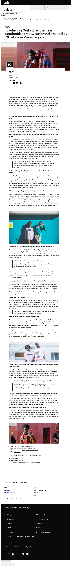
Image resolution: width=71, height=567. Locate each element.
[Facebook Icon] (12, 499)
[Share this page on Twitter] (17, 83)
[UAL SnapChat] (21, 83)
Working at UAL (11, 519)
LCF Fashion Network (16, 460)
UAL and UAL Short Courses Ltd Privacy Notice (20, 536)
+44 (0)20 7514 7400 (9, 492)
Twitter (32, 446)
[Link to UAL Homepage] (6, 2)
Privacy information (12, 515)
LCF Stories (17, 452)
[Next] (8, 563)
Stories (21, 18)
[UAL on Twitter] (18, 554)
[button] (62, 7)
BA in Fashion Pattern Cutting (29, 377)
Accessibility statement (42, 519)
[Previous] (3, 563)
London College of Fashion (10, 18)
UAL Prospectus (11, 528)
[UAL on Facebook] (13, 554)
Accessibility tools (38, 7)
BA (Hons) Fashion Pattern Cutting (26, 448)
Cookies (9, 523)
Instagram (25, 446)
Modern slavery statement (43, 532)
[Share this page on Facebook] (14, 83)
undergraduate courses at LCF (30, 450)
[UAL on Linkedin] (23, 554)
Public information (41, 515)
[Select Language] (52, 7)
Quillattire (19, 121)
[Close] (13, 564)
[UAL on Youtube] (27, 554)
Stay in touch (14, 458)
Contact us (39, 523)
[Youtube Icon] (20, 499)
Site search (4, 13)
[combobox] (15, 13)
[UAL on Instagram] (8, 554)
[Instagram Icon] (8, 499)
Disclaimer (39, 528)
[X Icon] (16, 499)
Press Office (10, 532)
